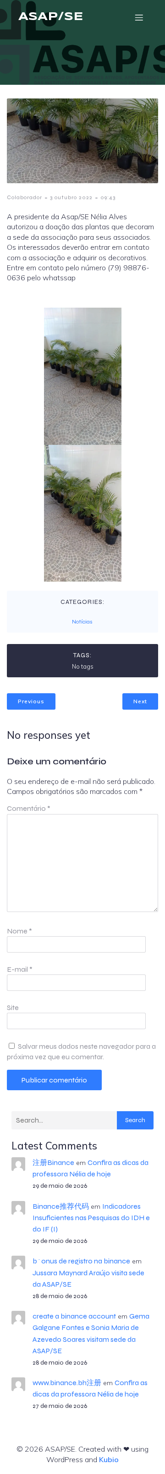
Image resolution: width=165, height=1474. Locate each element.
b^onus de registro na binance (81, 1261)
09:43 (108, 197)
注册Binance (53, 1162)
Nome (19, 931)
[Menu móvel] (139, 17)
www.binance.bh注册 (67, 1382)
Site (13, 1007)
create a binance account (74, 1316)
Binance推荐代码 (61, 1206)
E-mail (20, 969)
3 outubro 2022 (71, 197)
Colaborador (24, 197)
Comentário (28, 808)
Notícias (82, 621)
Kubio (109, 1459)
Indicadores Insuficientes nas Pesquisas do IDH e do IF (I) (91, 1217)
